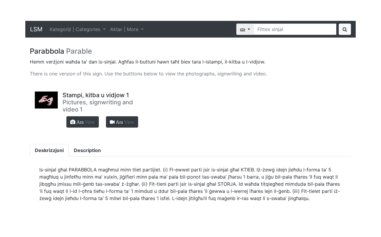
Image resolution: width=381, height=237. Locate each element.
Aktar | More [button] (125, 29)
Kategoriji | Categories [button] (76, 29)
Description (87, 150)
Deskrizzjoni (49, 150)
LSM (36, 29)
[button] (83, 122)
